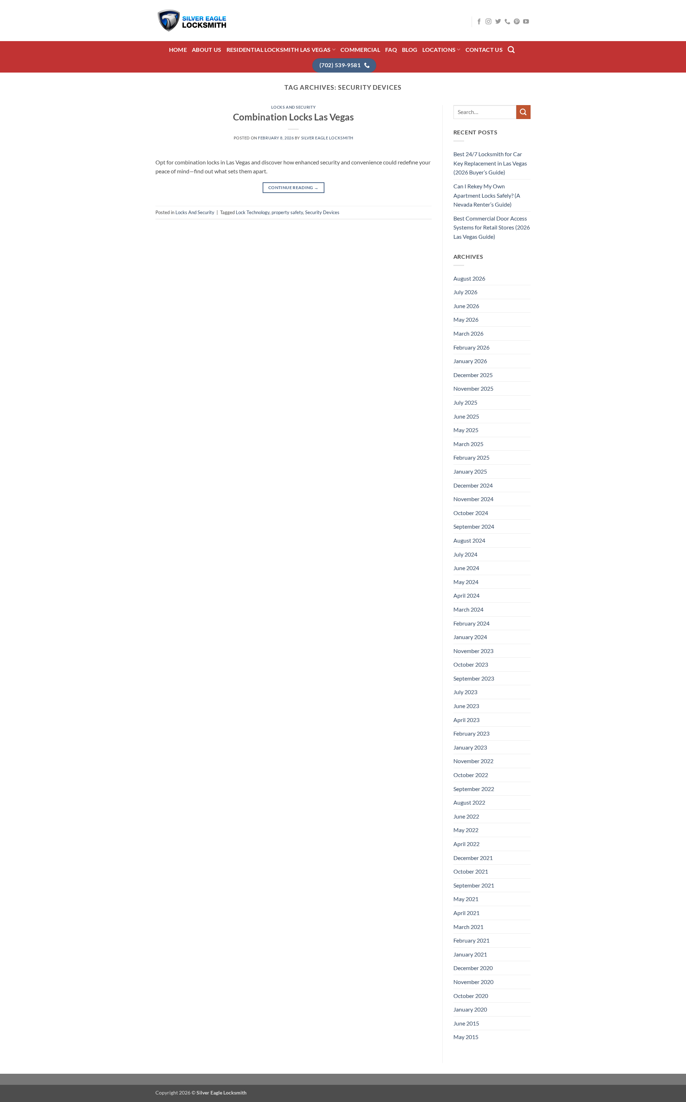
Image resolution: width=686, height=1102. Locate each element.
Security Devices (322, 212)
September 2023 (473, 678)
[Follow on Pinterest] (517, 22)
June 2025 (466, 416)
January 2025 (470, 471)
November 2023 (473, 650)
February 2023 (471, 733)
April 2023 (466, 719)
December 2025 (473, 374)
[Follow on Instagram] (488, 22)
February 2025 (471, 457)
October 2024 (470, 512)
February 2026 (471, 347)
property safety (287, 212)
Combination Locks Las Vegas (293, 117)
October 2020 (470, 995)
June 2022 (466, 816)
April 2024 (466, 595)
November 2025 (473, 388)
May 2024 (465, 581)
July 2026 (465, 291)
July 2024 (465, 554)
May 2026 (465, 319)
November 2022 (473, 760)
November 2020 (473, 981)
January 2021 (470, 954)
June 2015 (466, 1023)
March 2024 (468, 609)
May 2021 (465, 898)
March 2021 (468, 926)
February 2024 (471, 623)
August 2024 (469, 540)
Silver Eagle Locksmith (327, 137)
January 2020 (470, 1009)
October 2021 (470, 871)
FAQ (391, 49)
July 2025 (465, 402)
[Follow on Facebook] (479, 22)
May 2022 (465, 829)
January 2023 (470, 747)
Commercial (360, 49)
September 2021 (473, 885)
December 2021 (473, 857)
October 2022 (470, 774)
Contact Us (484, 49)
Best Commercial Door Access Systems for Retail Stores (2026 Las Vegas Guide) (491, 227)
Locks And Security (293, 107)
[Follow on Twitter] (498, 22)
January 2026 (470, 360)
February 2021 (471, 940)
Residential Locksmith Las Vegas (279, 49)
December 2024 (473, 485)
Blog (409, 49)
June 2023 (466, 705)
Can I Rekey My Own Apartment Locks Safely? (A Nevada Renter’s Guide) (486, 195)
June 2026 (466, 305)
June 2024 (466, 567)
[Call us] (507, 22)
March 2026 (468, 333)
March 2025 (468, 443)
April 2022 (466, 843)
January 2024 (470, 636)
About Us (207, 49)
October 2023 (470, 664)
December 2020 (473, 967)
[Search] (511, 49)
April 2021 (466, 912)
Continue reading (293, 187)
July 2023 (465, 691)
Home (178, 49)
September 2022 (473, 788)
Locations (439, 49)
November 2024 (473, 498)
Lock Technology (252, 212)
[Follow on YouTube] (526, 22)
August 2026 (469, 278)
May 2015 (465, 1036)
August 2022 (469, 802)
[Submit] (523, 112)
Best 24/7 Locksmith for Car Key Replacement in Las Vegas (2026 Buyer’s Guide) (490, 163)
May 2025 (465, 429)
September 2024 (473, 526)
